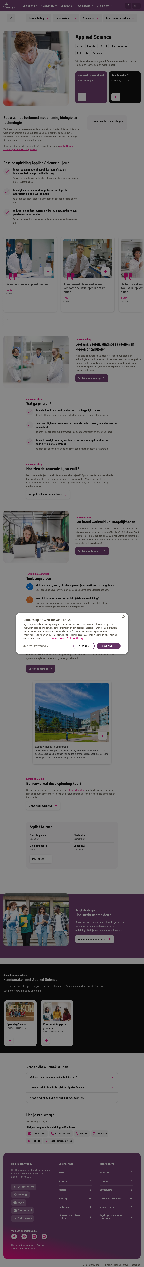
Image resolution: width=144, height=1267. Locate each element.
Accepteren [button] (108, 645)
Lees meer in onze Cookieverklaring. (65, 638)
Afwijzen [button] (84, 646)
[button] (35, 646)
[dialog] (72, 633)
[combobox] (123, 616)
